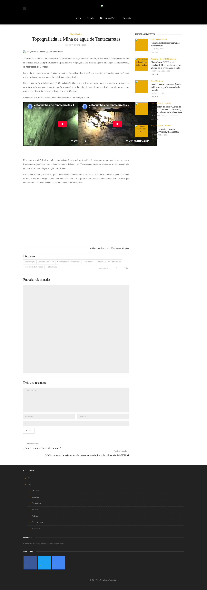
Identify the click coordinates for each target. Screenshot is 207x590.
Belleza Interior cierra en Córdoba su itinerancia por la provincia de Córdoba (166, 87)
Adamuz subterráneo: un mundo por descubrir (165, 44)
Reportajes (36, 529)
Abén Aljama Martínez (120, 248)
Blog (72, 34)
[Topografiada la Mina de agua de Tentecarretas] (43, 53)
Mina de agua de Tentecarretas (109, 262)
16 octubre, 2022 (160, 135)
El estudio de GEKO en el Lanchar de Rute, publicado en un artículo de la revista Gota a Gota (166, 65)
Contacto (127, 18)
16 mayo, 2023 (158, 93)
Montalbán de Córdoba (34, 267)
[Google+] (58, 562)
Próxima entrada (120, 451)
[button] (24, 6)
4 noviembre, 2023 (160, 71)
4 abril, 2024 (157, 49)
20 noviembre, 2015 (76, 45)
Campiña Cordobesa (46, 262)
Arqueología (30, 262)
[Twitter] (44, 562)
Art (29, 478)
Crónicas (78, 34)
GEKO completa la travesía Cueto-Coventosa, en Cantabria (165, 130)
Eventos (168, 103)
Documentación (107, 18)
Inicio (78, 18)
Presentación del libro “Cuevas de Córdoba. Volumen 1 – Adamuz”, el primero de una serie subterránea (166, 109)
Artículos (154, 59)
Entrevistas (36, 503)
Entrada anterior (31, 444)
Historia (90, 18)
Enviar (29, 430)
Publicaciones (161, 39)
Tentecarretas (51, 267)
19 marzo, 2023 (159, 115)
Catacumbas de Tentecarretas (68, 262)
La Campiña (88, 262)
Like (126, 268)
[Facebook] (30, 562)
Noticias (159, 81)
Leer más (155, 52)
